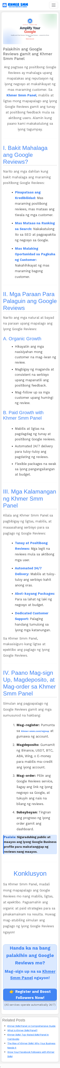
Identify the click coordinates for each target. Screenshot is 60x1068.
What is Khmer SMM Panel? (22, 1030)
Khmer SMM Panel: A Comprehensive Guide (31, 1026)
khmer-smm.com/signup (35, 731)
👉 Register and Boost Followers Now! (30, 994)
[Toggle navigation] (53, 5)
